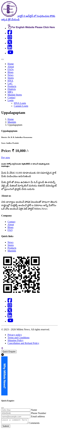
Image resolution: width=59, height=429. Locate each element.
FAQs (11, 69)
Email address (38, 416)
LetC (10, 83)
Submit (6, 426)
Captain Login (21, 106)
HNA (10, 80)
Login (11, 100)
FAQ (10, 230)
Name (34, 410)
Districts (12, 89)
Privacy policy (15, 334)
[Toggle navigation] (2, 59)
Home (11, 63)
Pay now (5, 157)
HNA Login (20, 103)
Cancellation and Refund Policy (23, 343)
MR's (10, 92)
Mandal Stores (15, 94)
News (10, 75)
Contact (11, 97)
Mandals (12, 122)
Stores (11, 78)
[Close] (2, 407)
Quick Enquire (9, 351)
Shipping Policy (15, 340)
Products (12, 86)
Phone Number (38, 413)
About (11, 66)
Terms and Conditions (18, 337)
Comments (34, 423)
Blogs (10, 72)
